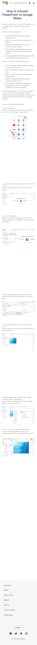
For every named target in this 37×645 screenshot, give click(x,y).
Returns (6, 605)
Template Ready (21, 638)
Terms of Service (9, 610)
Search (6, 590)
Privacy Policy (8, 595)
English (18, 627)
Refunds (6, 600)
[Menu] (34, 3)
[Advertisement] (18, 161)
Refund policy (8, 615)
